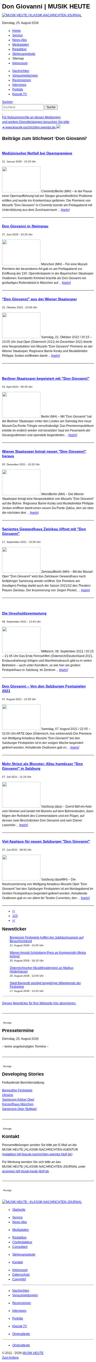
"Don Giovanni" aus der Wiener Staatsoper (39, 299)
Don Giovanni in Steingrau (25, 226)
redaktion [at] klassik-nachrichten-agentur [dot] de (37, 1154)
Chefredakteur (22, 1242)
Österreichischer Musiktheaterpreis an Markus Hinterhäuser (41, 969)
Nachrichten (20, 71)
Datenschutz (21, 1274)
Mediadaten (20, 44)
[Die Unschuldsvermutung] (21, 651)
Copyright (19, 1279)
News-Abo (19, 40)
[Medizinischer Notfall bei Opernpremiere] (21, 191)
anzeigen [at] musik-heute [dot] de (25, 1171)
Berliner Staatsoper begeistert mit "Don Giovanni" (45, 378)
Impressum (20, 63)
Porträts (17, 89)
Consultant (19, 1247)
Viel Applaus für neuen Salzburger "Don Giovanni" (46, 841)
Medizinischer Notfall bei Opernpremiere (37, 153)
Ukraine (7, 1095)
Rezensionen (21, 80)
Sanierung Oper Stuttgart (19, 1109)
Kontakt (17, 1262)
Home (16, 30)
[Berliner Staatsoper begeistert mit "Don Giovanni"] (21, 416)
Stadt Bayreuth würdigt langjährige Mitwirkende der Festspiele (45, 984)
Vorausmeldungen (25, 75)
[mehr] (65, 210)
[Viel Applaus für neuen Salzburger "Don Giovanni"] (21, 879)
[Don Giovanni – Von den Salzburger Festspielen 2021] (21, 729)
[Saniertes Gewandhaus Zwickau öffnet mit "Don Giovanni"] (21, 572)
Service (17, 35)
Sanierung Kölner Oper (18, 1099)
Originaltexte (21, 1334)
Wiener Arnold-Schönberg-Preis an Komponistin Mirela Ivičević (48, 954)
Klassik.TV (19, 94)
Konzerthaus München (18, 1104)
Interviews (19, 85)
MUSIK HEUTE (33, 1353)
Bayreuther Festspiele (17, 1090)
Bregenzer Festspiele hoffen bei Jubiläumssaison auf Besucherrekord (46, 939)
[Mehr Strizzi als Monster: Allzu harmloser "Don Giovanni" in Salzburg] (21, 806)
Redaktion (19, 49)
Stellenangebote (23, 54)
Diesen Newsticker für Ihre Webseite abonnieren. (39, 1003)
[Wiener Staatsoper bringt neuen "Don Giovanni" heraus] (21, 494)
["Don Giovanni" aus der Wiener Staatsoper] (21, 337)
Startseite (18, 1209)
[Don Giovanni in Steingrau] (21, 264)
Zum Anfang (10, 1357)
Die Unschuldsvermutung (24, 613)
